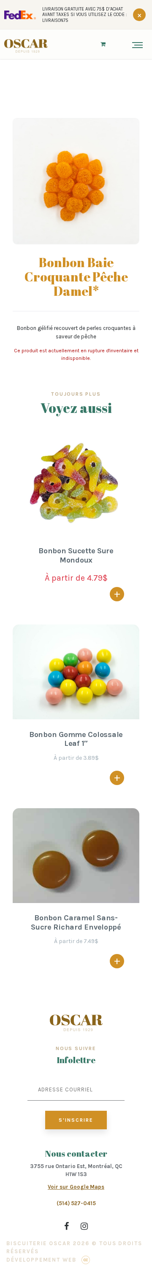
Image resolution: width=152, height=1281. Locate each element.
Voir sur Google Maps (76, 1187)
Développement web (41, 1260)
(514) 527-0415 (76, 1203)
